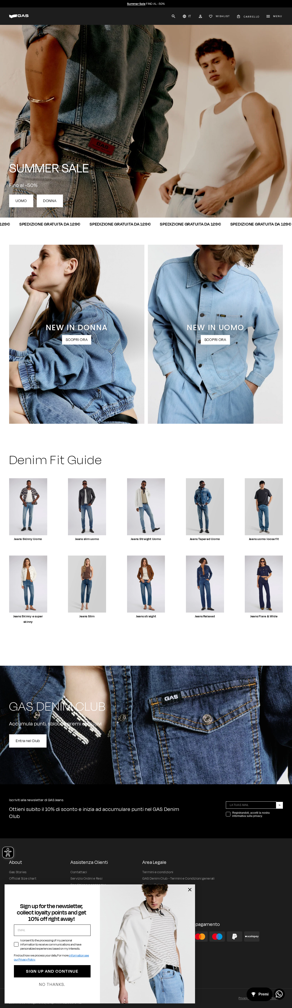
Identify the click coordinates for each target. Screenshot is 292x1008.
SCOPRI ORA (77, 340)
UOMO (21, 201)
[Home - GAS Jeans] (19, 16)
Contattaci (78, 872)
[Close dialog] (189, 889)
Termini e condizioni (157, 872)
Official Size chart (22, 878)
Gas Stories (18, 872)
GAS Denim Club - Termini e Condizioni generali (178, 878)
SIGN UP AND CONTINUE (52, 971)
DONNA (50, 201)
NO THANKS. (52, 984)
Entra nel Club (28, 741)
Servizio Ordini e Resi (86, 878)
